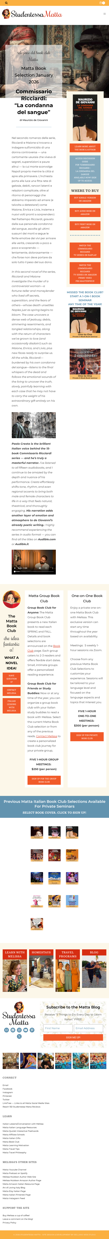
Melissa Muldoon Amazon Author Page (22, 1180)
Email (5, 1085)
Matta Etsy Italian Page (14, 1191)
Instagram (8, 1092)
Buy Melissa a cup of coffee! (16, 1215)
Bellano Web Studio (85, 1235)
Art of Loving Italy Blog (14, 1187)
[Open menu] (104, 14)
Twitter (6, 1099)
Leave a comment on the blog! (18, 1219)
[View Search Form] (6, 3)
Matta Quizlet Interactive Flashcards (20, 1131)
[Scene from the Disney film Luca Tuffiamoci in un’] (63, 1061)
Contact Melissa (46, 736)
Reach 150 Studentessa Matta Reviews (21, 1106)
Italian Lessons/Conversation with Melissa (23, 1124)
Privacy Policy (9, 1222)
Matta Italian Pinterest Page (17, 1194)
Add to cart (85, 342)
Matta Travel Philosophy (14, 1152)
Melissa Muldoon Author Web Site (19, 1177)
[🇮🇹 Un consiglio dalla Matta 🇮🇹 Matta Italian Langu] (81, 1061)
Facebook (7, 1089)
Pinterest (7, 1096)
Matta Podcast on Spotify (15, 1173)
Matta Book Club (11, 1142)
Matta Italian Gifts (11, 1138)
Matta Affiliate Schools (14, 1134)
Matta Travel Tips (11, 1149)
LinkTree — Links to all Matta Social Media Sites (26, 1103)
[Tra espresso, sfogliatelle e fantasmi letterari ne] (11, 1061)
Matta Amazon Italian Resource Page (21, 1184)
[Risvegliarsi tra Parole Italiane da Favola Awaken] (28, 1061)
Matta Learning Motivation (16, 1145)
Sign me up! (73, 1037)
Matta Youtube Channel (14, 1169)
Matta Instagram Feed (14, 1198)
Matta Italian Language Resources (20, 1127)
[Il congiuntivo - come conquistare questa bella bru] (46, 1061)
